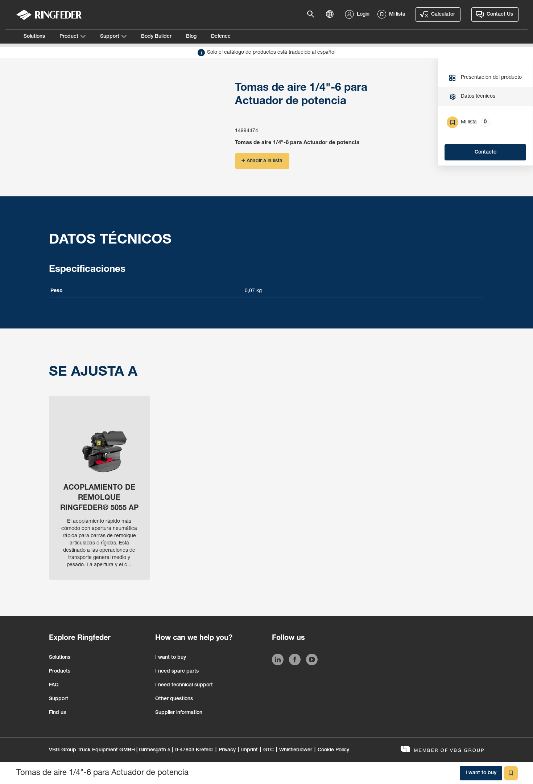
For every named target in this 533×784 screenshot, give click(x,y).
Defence (221, 36)
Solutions (34, 36)
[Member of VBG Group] (442, 750)
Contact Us (500, 14)
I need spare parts (177, 671)
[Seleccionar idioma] (332, 14)
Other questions (174, 699)
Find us (57, 712)
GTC (268, 750)
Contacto (485, 152)
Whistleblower (295, 750)
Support (109, 36)
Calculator (443, 14)
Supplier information (178, 712)
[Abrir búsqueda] (313, 14)
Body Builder (156, 36)
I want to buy (170, 657)
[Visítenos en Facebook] (295, 661)
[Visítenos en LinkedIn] (278, 661)
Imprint (249, 750)
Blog (191, 36)
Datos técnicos (478, 96)
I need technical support (184, 685)
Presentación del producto (491, 77)
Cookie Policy (333, 750)
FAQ (54, 685)
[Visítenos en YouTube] (312, 661)
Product (68, 36)
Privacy (227, 750)
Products (59, 671)
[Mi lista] (511, 773)
